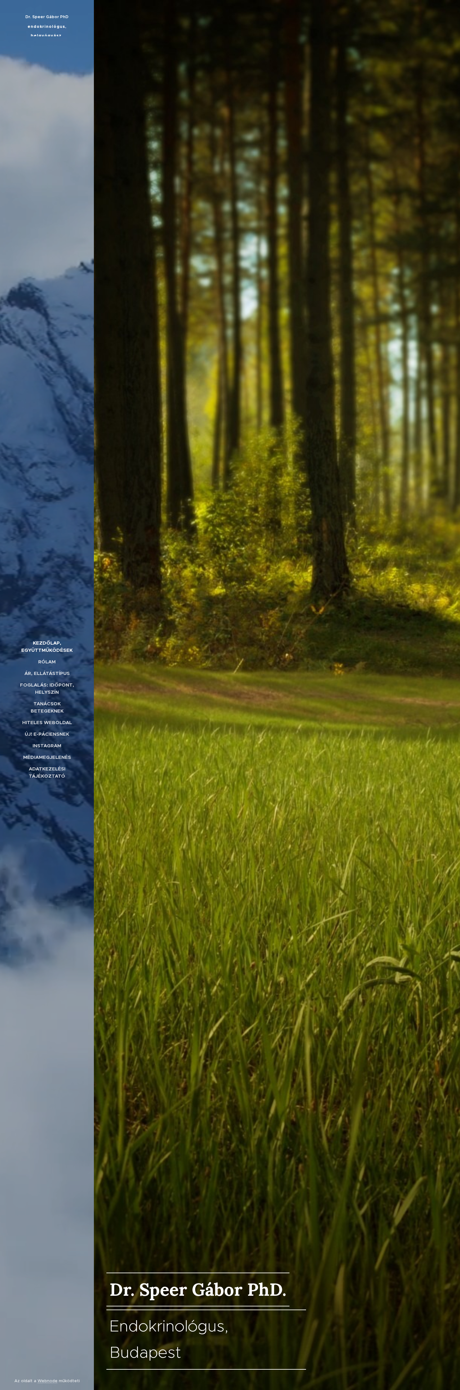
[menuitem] (47, 646)
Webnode (48, 1380)
